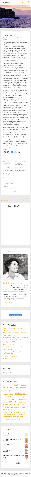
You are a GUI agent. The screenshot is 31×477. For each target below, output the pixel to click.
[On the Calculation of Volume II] (26, 442)
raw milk (13, 412)
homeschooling (9, 192)
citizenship (7, 388)
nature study (20, 410)
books (16, 385)
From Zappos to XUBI (9, 342)
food (18, 397)
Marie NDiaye (6, 446)
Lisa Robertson (6, 435)
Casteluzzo (6, 2)
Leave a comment (20, 192)
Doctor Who (23, 391)
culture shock (21, 388)
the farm (8, 414)
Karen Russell (6, 451)
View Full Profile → (8, 302)
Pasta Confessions (8, 349)
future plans (16, 399)
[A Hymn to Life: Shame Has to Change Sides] (26, 458)
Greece (7, 402)
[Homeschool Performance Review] (9, 168)
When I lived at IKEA (8, 344)
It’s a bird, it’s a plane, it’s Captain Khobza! (14, 347)
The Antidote (7, 450)
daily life (7, 390)
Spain (17, 412)
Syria (4, 414)
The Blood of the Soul (9, 335)
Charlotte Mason (23, 385)
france (10, 399)
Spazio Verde (26, 199)
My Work (5, 358)
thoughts (6, 420)
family (8, 396)
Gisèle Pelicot (6, 458)
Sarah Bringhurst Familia (12, 283)
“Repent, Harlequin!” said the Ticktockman (15, 332)
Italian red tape (7, 405)
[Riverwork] (26, 437)
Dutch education (8, 394)
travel (12, 419)
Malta (19, 404)
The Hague (13, 414)
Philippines (6, 412)
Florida (13, 397)
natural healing (12, 410)
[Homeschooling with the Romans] (21, 168)
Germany (23, 399)
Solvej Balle (6, 440)
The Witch (6, 444)
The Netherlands (22, 414)
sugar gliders (22, 412)
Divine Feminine (16, 391)
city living (14, 388)
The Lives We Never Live (10, 356)
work (23, 420)
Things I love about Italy (13, 417)
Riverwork (6, 434)
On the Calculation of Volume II (12, 439)
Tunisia (18, 420)
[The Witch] (26, 448)
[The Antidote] (26, 453)
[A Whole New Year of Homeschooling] (8, 180)
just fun (15, 405)
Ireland (24, 402)
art (13, 385)
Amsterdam (7, 385)
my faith (10, 407)
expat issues (19, 394)
